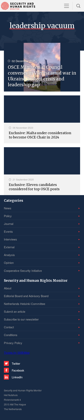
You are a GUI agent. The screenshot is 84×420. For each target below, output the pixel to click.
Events (8, 231)
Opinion (9, 263)
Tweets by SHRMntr (17, 352)
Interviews (10, 239)
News (7, 208)
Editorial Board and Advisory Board (26, 296)
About (7, 288)
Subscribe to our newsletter (21, 319)
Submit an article (14, 311)
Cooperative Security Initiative (23, 271)
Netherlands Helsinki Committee (24, 304)
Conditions (10, 335)
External (9, 247)
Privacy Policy (13, 343)
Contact (9, 327)
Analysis (9, 255)
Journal (8, 224)
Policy (8, 216)
